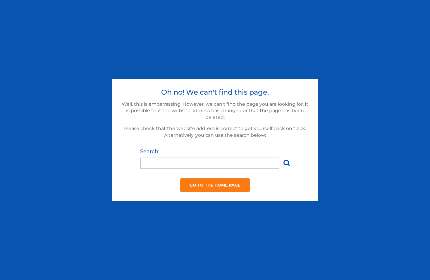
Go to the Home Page (215, 185)
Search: (149, 151)
